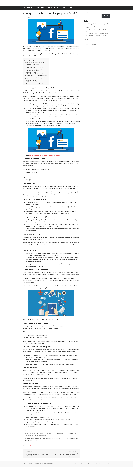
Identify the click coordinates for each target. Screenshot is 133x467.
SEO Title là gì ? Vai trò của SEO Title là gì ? (97, 35)
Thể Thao (49, 7)
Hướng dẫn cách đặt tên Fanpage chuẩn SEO (36, 75)
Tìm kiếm (86, 13)
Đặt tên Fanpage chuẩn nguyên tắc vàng (36, 77)
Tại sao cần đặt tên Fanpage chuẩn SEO (35, 62)
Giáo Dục (69, 7)
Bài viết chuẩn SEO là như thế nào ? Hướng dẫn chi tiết (44, 155)
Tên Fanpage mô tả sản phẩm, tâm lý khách (36, 78)
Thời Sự (56, 7)
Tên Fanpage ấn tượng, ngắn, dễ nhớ (35, 67)
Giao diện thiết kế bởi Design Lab (46, 463)
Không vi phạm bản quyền (33, 70)
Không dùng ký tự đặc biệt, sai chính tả (35, 73)
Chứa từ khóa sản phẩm (32, 82)
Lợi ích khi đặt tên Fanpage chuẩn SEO (34, 83)
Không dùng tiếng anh (32, 72)
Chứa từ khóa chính (31, 66)
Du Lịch (37, 7)
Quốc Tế (43, 7)
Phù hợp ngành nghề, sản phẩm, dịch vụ (36, 69)
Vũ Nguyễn (37, 17)
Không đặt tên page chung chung (34, 64)
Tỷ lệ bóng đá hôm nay (90, 44)
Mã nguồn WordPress (33, 463)
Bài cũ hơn (37, 454)
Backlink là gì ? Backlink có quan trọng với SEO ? (98, 24)
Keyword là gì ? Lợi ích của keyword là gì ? (97, 33)
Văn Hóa (62, 7)
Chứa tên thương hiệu (32, 80)
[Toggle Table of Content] (45, 60)
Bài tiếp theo (65, 454)
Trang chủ (30, 7)
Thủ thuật (31, 446)
